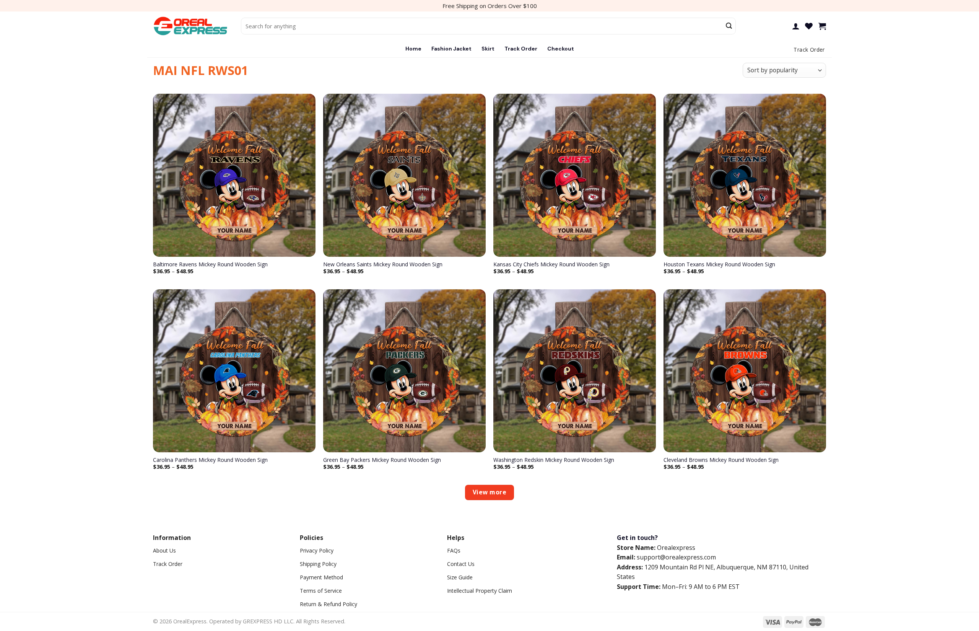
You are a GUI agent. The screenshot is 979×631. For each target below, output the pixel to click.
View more (489, 492)
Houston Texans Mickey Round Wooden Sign (719, 264)
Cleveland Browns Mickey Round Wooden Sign (721, 460)
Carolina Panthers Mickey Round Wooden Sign (210, 460)
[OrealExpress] (191, 26)
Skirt (487, 48)
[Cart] (822, 26)
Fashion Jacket (451, 48)
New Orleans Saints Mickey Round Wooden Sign (382, 264)
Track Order (520, 48)
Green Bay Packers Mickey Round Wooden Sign (382, 460)
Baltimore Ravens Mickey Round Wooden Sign (210, 264)
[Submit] (728, 26)
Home (413, 48)
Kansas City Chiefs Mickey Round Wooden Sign (551, 264)
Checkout (560, 48)
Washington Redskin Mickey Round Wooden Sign (553, 460)
